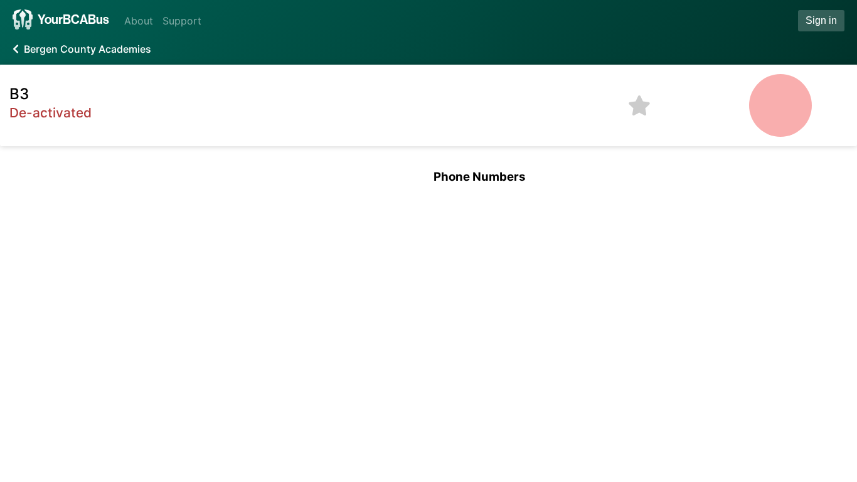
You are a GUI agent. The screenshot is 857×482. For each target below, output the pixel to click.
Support (181, 20)
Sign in (821, 20)
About (138, 20)
